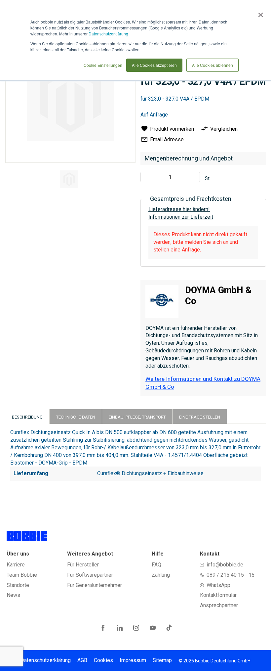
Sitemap (162, 660)
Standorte (18, 585)
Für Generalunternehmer (94, 585)
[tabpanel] (69, 180)
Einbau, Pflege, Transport (137, 417)
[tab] (27, 416)
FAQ (156, 564)
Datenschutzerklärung (108, 33)
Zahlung (161, 575)
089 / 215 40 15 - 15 (230, 575)
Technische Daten (75, 417)
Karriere (16, 564)
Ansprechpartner (219, 605)
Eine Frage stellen (199, 417)
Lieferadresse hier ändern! (179, 209)
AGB (82, 660)
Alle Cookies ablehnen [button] (212, 65)
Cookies (103, 660)
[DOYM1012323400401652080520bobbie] (69, 179)
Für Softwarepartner (90, 575)
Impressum (133, 660)
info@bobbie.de (225, 564)
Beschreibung (27, 417)
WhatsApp (218, 585)
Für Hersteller (83, 564)
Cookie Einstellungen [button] (103, 65)
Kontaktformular (218, 595)
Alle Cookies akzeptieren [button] (154, 65)
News (13, 595)
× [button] (259, 13)
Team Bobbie (22, 575)
